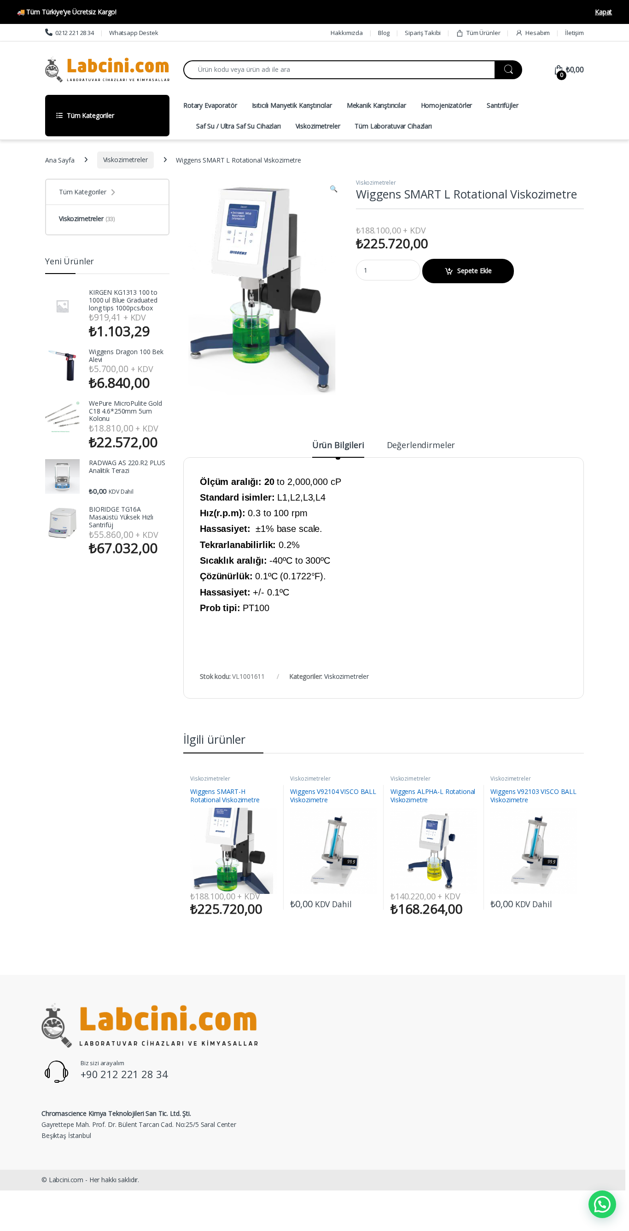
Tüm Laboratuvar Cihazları (393, 126)
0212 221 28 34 (74, 33)
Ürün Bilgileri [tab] (338, 445)
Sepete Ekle (474, 270)
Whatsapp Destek (133, 33)
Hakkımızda (347, 33)
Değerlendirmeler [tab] (421, 445)
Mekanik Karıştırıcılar (376, 105)
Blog (384, 33)
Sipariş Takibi (423, 33)
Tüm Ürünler (483, 33)
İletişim (574, 33)
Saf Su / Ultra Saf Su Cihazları (238, 126)
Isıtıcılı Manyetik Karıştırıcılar (292, 105)
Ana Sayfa (60, 159)
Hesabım (537, 33)
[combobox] (339, 69)
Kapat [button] (603, 11)
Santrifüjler (502, 105)
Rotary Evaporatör (210, 105)
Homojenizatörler (446, 105)
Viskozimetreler (318, 126)
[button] (334, 188)
